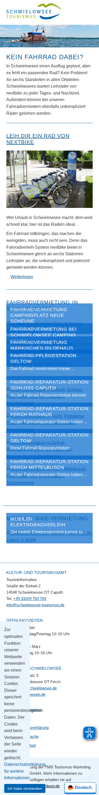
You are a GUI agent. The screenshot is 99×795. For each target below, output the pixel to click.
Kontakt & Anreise (26, 709)
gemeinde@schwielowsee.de (31, 688)
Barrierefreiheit (23, 745)
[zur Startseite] (34, 12)
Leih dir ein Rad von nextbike (37, 139)
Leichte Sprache (25, 736)
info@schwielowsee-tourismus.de (35, 605)
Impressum (20, 718)
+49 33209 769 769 (29, 598)
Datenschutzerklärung (30, 727)
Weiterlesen (22, 276)
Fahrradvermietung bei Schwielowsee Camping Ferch (43, 335)
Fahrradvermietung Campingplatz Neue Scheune (38, 315)
